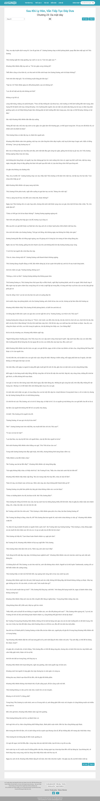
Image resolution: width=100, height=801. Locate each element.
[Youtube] (58, 793)
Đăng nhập (76, 2)
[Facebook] (53, 793)
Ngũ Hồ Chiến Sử (59, 786)
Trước (86, 19)
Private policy (53, 790)
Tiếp (91, 19)
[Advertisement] (50, 35)
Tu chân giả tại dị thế (50, 784)
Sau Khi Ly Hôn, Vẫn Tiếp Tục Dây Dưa (50, 11)
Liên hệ (47, 790)
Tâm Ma (63, 784)
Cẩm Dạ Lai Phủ (51, 786)
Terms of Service (62, 790)
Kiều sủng (58, 784)
